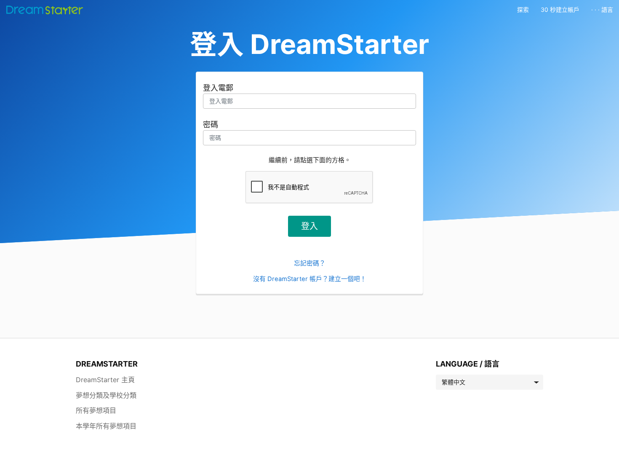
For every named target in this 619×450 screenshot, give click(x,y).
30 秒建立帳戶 (560, 9)
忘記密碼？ (310, 263)
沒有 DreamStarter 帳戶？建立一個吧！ (309, 279)
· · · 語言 (602, 9)
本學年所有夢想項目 (106, 426)
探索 (523, 9)
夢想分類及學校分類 (106, 395)
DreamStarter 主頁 (105, 379)
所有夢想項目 (96, 410)
